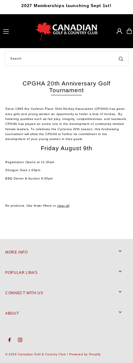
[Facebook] (9, 340)
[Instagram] (20, 340)
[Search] (121, 58)
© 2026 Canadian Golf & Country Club (35, 354)
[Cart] (129, 31)
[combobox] (66, 58)
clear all (63, 205)
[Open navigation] (16, 30)
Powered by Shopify (85, 354)
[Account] (119, 31)
